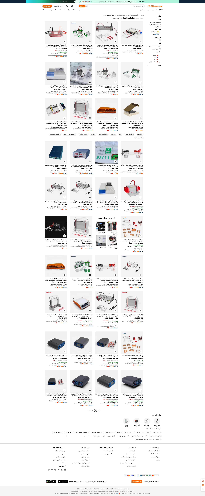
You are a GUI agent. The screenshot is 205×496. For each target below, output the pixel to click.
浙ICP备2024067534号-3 (143, 493)
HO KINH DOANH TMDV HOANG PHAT (82, 128)
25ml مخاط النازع (56, 432)
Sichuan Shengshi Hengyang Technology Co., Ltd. (56, 128)
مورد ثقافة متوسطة (129, 432)
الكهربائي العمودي (128, 134)
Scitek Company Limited (137, 128)
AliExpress (79, 488)
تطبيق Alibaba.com (74, 481)
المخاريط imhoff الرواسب (69, 134)
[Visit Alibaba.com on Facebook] (65, 470)
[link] (203, 481)
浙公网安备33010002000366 (128, 493)
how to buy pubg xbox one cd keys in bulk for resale (147, 439)
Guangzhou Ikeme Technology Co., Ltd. (57, 55)
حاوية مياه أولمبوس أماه (54, 134)
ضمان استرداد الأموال (131, 454)
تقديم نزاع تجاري (85, 457)
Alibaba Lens (153, 481)
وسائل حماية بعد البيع (131, 460)
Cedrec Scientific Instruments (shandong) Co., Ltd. (81, 92)
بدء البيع (64, 454)
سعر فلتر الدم (138, 137)
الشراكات (63, 463)
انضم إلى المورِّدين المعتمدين (59, 460)
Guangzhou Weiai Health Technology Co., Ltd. (106, 57)
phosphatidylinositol (96, 432)
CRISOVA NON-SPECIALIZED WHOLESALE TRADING (132, 172)
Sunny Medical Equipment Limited (58, 172)
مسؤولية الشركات (155, 457)
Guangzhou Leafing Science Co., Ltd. (108, 128)
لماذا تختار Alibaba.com (153, 450)
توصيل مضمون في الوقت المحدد (128, 457)
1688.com (86, 488)
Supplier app (100, 481)
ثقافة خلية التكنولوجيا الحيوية (143, 432)
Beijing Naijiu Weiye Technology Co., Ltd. (108, 92)
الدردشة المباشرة (85, 454)
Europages (125, 488)
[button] (87, 6)
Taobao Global (109, 488)
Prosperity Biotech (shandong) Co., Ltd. (133, 92)
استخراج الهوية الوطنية (122, 436)
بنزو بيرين (113, 134)
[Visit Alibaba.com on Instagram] (55, 470)
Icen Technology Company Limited (83, 172)
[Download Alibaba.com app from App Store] (63, 481)
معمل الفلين (134, 436)
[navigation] (154, 213)
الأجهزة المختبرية (68, 432)
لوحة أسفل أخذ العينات (154, 436)
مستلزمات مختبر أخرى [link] (109, 15)
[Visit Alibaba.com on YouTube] (52, 470)
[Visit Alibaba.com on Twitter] (58, 470)
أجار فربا (92, 134)
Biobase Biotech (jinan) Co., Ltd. (84, 52)
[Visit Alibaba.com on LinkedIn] (62, 470)
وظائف (157, 460)
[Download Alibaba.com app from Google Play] (51, 481)
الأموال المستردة (85, 460)
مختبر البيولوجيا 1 (82, 134)
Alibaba (142, 15)
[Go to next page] (89, 410)
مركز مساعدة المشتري (83, 450)
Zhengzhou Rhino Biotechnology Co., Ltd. (133, 52)
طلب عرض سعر (109, 454)
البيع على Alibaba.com (60, 450)
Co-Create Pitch (155, 454)
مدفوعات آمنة (132, 450)
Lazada (102, 488)
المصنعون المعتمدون (108, 450)
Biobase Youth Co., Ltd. (112, 172)
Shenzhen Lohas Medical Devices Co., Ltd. (56, 92)
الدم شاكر (139, 134)
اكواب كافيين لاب (110, 436)
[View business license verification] (117, 493)
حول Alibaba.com (154, 447)
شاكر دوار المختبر (102, 134)
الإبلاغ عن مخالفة (85, 466)
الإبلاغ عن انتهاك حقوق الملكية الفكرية (80, 463)
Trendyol (119, 488)
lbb (120, 134)
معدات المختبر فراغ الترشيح (82, 432)
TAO (115, 488)
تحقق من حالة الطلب (61, 457)
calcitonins (108, 432)
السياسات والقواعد (131, 466)
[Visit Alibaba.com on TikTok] (49, 470)
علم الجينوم (118, 432)
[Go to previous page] (98, 410)
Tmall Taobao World (94, 488)
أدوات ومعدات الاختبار (133, 15)
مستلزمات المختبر (121, 15)
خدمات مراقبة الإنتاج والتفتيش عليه (128, 463)
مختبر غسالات (156, 432)
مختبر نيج (143, 436)
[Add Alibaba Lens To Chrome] (136, 481)
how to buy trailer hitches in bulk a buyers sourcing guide (80, 436)
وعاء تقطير (100, 436)
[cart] (67, 6)
